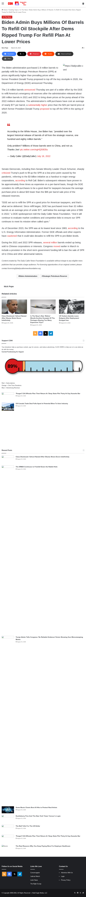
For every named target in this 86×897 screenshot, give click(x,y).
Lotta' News (34, 880)
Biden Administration (28, 276)
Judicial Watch (35, 876)
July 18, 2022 (43, 156)
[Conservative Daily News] (17, 3)
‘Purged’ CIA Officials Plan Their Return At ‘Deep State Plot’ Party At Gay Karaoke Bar (48, 393)
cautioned (12, 236)
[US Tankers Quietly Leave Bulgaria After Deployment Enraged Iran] (71, 307)
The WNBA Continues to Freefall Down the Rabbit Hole (36, 467)
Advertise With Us (67, 872)
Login (62, 876)
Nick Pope (5, 48)
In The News (24, 10)
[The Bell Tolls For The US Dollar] (8, 829)
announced (29, 89)
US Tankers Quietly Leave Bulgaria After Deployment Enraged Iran (69, 318)
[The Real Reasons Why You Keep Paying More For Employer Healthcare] (8, 849)
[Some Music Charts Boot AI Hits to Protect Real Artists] (8, 809)
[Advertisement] (43, 430)
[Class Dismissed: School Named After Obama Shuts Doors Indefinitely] (14, 307)
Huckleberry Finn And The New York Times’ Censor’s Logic (38, 816)
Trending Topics (13, 10)
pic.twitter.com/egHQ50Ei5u (34, 149)
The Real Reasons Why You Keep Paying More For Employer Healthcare (43, 846)
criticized (6, 173)
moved (56, 246)
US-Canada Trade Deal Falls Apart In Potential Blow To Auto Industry (42, 403)
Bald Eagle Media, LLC (39, 893)
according (20, 180)
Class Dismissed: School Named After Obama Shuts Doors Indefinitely (14, 318)
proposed (44, 109)
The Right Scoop (35, 884)
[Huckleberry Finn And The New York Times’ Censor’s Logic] (8, 819)
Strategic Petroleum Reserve (55, 276)
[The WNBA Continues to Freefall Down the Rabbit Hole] (8, 550)
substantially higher (37, 105)
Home (5, 10)
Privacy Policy (65, 880)
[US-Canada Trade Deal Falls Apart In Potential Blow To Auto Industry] (8, 406)
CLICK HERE (59, 347)
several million (50, 242)
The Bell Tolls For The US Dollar (28, 826)
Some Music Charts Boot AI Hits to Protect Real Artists (36, 807)
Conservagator (35, 872)
